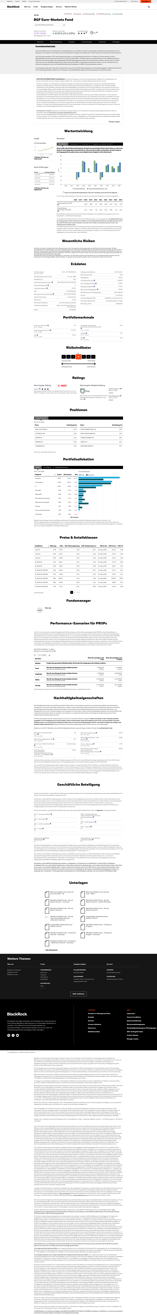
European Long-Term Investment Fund (84, 979)
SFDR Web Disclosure (105, 14)
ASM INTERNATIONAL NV (88, 429)
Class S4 (37, 558)
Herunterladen (119, 14)
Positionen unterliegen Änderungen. (45, 452)
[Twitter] (13, 1035)
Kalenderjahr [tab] (62, 144)
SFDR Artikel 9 (44, 979)
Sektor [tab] (38, 467)
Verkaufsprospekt (90, 14)
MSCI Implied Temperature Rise (55, 1213)
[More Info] (86, 32)
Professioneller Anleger (120, 1)
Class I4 (37, 549)
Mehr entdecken (78, 994)
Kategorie (38, 474)
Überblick (40, 42)
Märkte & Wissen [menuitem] (71, 7)
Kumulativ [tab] (85, 144)
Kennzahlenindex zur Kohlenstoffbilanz (56, 1211)
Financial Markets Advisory (113, 972)
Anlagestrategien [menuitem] (47, 7)
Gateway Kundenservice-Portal (115, 979)
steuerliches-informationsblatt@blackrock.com (63, 112)
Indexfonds (43, 974)
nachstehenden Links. (106, 728)
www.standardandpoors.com (81, 1195)
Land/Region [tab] (47, 467)
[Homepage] (17, 1015)
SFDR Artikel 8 (44, 977)
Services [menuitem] (59, 7)
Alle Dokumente (52, 950)
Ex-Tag (36, 172)
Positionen (102, 42)
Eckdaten (72, 42)
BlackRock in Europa (12, 974)
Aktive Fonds (43, 972)
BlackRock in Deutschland (14, 970)
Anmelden (145, 1)
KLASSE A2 (38, 562)
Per (35, 655)
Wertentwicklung (56, 42)
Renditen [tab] (61, 139)
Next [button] (78, 592)
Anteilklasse (39, 546)
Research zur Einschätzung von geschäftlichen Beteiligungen (85, 1211)
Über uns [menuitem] (27, 7)
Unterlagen (116, 42)
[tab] (44, 149)
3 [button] (77, 592)
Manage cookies (132, 1039)
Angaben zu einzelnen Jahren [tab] (102, 144)
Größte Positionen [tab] (41, 418)
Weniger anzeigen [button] (114, 121)
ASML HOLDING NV (41, 429)
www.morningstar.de (64, 1193)
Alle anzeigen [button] (74, 517)
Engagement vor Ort (12, 972)
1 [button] (71, 592)
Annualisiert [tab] (73, 144)
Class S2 (37, 554)
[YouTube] (17, 1035)
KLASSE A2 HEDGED (41, 570)
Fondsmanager (87, 42)
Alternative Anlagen (79, 972)
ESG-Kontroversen (39, 1213)
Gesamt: (36, 389)
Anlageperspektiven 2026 (80, 981)
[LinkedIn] (8, 1035)
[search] (148, 7)
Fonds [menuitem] (35, 7)
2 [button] (74, 592)
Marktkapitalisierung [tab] (61, 467)
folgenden (100, 810)
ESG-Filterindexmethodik (111, 1211)
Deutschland (134, 1)
